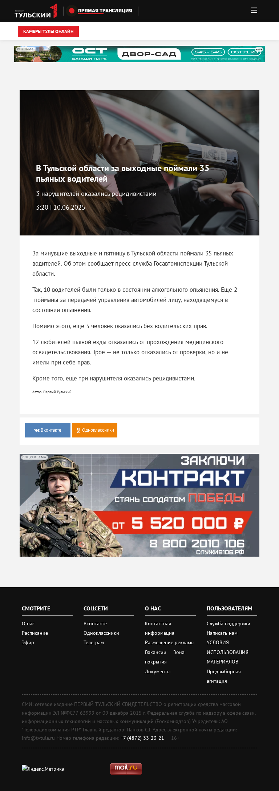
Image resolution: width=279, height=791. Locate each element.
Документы (157, 671)
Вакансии (156, 652)
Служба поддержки (228, 623)
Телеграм (94, 642)
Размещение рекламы (169, 642)
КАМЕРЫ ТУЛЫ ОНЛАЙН (48, 31)
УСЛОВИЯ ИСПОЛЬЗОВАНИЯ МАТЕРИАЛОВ (227, 652)
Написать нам (222, 633)
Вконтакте (95, 623)
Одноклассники (101, 633)
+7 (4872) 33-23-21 (142, 738)
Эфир (28, 642)
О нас (28, 623)
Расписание (35, 633)
